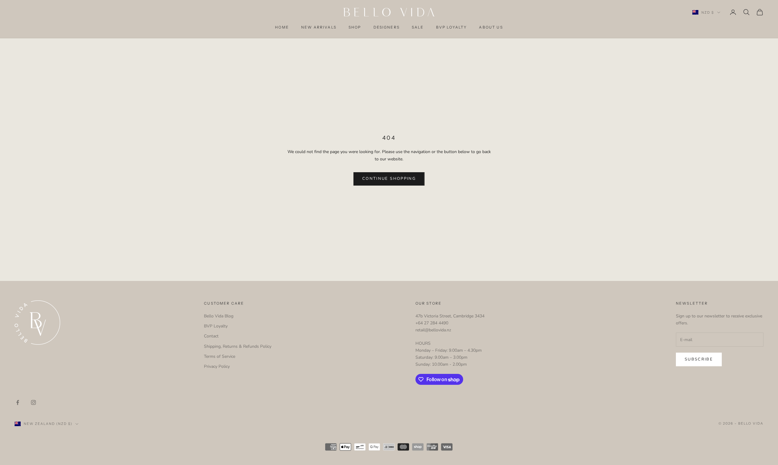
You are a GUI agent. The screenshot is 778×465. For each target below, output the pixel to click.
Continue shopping (389, 178)
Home (282, 27)
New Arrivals (318, 27)
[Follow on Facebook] (18, 402)
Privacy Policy (217, 366)
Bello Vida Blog (218, 316)
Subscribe (699, 359)
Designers (387, 27)
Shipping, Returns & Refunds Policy (237, 346)
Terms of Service (219, 356)
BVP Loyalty (451, 27)
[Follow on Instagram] (33, 402)
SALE (418, 27)
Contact (211, 336)
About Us (491, 27)
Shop (355, 27)
